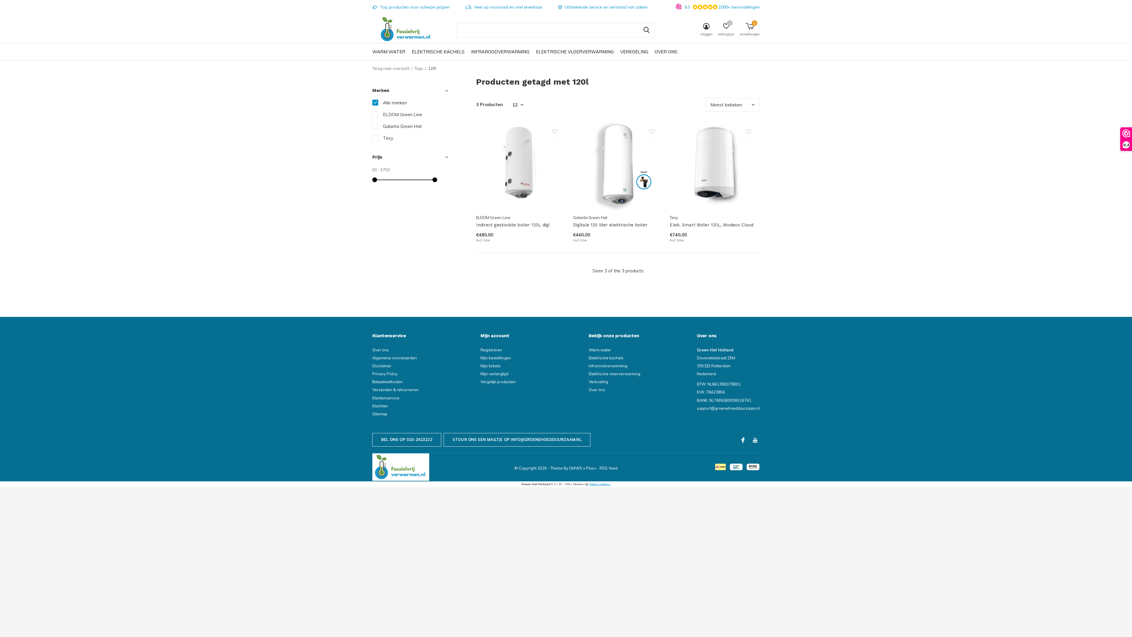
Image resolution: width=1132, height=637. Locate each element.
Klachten (380, 406)
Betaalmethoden (387, 381)
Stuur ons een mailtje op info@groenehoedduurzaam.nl (517, 439)
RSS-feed (609, 468)
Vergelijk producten (498, 381)
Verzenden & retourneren (395, 389)
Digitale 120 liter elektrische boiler (610, 225)
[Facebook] (743, 440)
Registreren (491, 350)
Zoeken (646, 30)
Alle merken (395, 103)
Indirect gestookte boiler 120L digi (512, 225)
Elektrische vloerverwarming (575, 52)
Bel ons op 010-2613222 (406, 439)
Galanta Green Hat (402, 126)
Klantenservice (385, 398)
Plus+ (591, 468)
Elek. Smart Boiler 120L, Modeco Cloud (711, 225)
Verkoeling (634, 52)
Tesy (388, 138)
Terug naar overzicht (390, 68)
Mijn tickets (491, 365)
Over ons (666, 52)
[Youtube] (755, 440)
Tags (418, 68)
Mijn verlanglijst (495, 373)
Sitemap (379, 414)
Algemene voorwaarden (394, 357)
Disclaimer (381, 365)
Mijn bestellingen (496, 357)
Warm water (388, 52)
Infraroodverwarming (500, 52)
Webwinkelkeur (600, 484)
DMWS (575, 468)
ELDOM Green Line (402, 114)
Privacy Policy (385, 373)
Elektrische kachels (438, 52)
